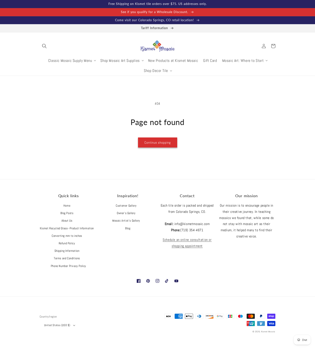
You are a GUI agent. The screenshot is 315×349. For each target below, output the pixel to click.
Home (66, 205)
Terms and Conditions (67, 258)
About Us (67, 220)
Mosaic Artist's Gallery (126, 220)
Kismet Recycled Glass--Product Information (67, 228)
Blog (127, 228)
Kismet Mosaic (268, 331)
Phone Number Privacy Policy (68, 266)
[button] (44, 46)
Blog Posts (67, 213)
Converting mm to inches (67, 236)
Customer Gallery (126, 205)
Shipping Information (67, 251)
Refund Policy (67, 243)
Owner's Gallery (126, 213)
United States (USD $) (57, 325)
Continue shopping (157, 142)
